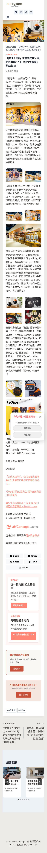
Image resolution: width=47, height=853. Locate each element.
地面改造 (27, 435)
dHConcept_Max (12, 788)
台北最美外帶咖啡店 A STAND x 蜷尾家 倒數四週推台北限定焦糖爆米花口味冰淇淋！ (12, 732)
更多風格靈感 (32, 535)
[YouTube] (31, 12)
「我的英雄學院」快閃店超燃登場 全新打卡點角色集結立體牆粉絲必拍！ (22, 480)
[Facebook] (16, 12)
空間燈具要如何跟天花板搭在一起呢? (34, 784)
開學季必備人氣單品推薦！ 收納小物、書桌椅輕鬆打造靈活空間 (35, 731)
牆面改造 (27, 428)
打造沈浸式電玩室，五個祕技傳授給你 (11, 784)
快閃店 (22, 710)
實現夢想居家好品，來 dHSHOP (21, 503)
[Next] (40, 782)
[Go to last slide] (7, 782)
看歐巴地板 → (19, 605)
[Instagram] (21, 12)
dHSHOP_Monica (35, 788)
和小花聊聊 (23, 695)
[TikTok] (26, 12)
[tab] (18, 799)
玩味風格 (9, 54)
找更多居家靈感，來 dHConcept (21, 506)
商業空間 (11, 710)
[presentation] (12, 773)
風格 (15, 54)
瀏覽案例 (16, 669)
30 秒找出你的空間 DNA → (23, 635)
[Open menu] (8, 17)
